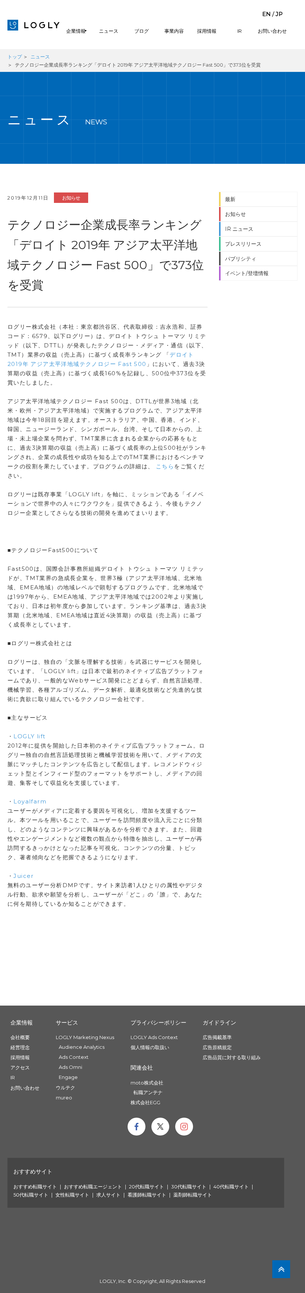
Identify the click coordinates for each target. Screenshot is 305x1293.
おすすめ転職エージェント (93, 1187)
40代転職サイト (231, 1187)
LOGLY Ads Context (154, 1037)
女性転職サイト (72, 1195)
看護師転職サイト (147, 1195)
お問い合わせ (272, 31)
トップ (14, 57)
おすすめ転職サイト (35, 1187)
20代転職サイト (146, 1187)
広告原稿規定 (217, 1047)
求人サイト (108, 1195)
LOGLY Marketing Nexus (85, 1037)
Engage (68, 1077)
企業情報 (76, 31)
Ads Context (74, 1057)
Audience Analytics (82, 1047)
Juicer (23, 875)
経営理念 (20, 1047)
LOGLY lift (29, 736)
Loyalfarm (29, 801)
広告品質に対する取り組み (232, 1057)
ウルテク (65, 1087)
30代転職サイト (188, 1187)
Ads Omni (70, 1067)
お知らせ (71, 198)
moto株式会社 (147, 1083)
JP (279, 13)
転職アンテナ (148, 1092)
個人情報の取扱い (150, 1047)
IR (239, 31)
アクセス (20, 1067)
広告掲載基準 (217, 1037)
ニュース (108, 31)
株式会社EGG (145, 1102)
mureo (64, 1098)
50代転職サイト (30, 1195)
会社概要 (20, 1037)
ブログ (141, 31)
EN (266, 13)
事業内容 (174, 31)
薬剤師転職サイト (192, 1195)
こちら (165, 466)
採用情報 (206, 31)
